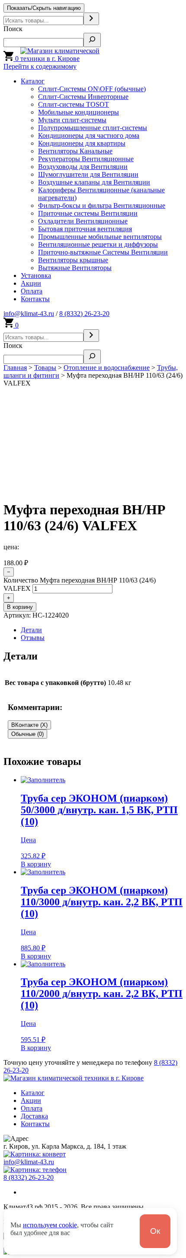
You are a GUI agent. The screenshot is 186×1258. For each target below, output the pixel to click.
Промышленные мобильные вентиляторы (100, 236)
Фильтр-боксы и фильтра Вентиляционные (101, 205)
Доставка (34, 1116)
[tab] (102, 630)
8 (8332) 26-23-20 (84, 313)
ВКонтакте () (29, 725)
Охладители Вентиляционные (83, 221)
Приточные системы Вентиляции (88, 213)
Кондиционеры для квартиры (81, 143)
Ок (155, 1231)
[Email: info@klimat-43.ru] (34, 1154)
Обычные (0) (27, 734)
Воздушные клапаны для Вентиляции (94, 182)
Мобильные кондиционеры (78, 112)
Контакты (35, 299)
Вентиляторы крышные (73, 260)
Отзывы (33, 637)
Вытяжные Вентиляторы (75, 267)
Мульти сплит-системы (72, 120)
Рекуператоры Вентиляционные (86, 158)
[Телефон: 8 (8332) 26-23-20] (35, 1169)
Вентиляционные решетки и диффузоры (98, 244)
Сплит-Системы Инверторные (83, 96)
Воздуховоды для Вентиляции (83, 166)
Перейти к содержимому (40, 66)
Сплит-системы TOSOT (73, 104)
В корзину (20, 607)
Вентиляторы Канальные (75, 151)
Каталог (33, 81)
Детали (31, 630)
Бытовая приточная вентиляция (85, 228)
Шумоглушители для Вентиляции (88, 174)
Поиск (12, 28)
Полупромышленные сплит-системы (92, 127)
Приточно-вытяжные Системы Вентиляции (103, 252)
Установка (36, 275)
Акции (31, 283)
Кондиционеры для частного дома (88, 135)
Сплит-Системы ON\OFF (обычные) (92, 88)
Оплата (31, 291)
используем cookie (50, 1225)
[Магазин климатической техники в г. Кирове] (72, 58)
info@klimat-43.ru (28, 313)
